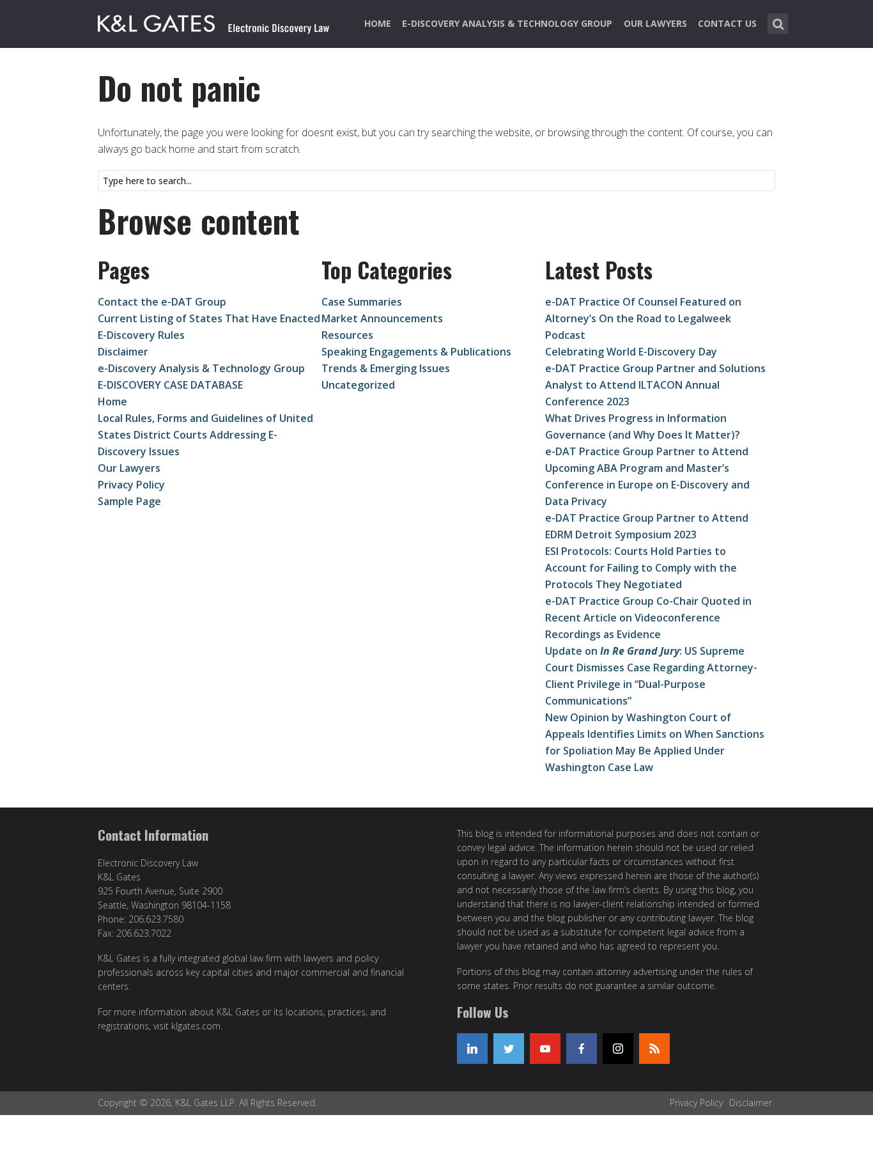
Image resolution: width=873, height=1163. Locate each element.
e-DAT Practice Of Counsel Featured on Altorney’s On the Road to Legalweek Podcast (643, 318)
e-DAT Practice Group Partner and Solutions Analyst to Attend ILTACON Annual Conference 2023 (655, 385)
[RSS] (654, 1048)
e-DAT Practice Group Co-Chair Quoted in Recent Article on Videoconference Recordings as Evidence (648, 617)
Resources (347, 335)
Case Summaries (361, 302)
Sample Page (129, 501)
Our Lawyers (655, 23)
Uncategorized (358, 385)
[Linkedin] (472, 1048)
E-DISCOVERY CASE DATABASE (170, 385)
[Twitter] (508, 1048)
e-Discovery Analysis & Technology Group (507, 23)
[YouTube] (545, 1048)
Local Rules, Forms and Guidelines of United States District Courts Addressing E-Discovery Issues (205, 434)
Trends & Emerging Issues (385, 368)
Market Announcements (382, 318)
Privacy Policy (131, 485)
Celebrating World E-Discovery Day (631, 352)
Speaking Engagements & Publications (416, 352)
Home (377, 23)
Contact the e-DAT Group (162, 302)
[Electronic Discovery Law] (215, 21)
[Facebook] (581, 1048)
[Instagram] (618, 1048)
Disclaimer (123, 352)
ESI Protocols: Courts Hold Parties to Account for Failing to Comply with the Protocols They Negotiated (641, 567)
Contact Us (727, 23)
